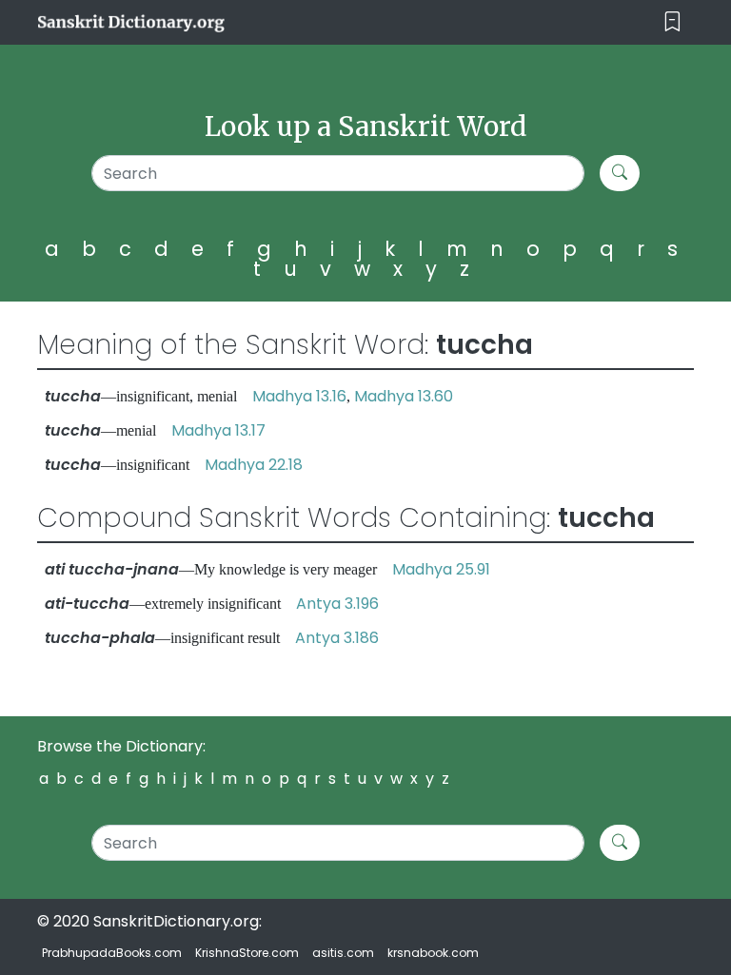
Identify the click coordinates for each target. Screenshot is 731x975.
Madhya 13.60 (403, 396)
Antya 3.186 (337, 638)
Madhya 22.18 (254, 465)
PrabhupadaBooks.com (112, 953)
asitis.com (343, 953)
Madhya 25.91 (441, 569)
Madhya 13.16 (299, 396)
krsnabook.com (433, 953)
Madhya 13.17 (218, 430)
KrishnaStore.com (247, 953)
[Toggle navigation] (672, 22)
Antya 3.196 (337, 603)
